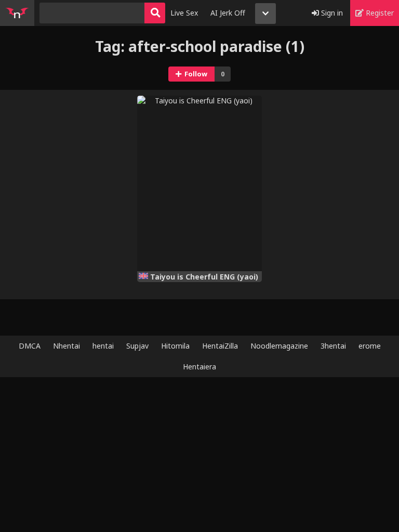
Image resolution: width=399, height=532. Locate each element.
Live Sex (184, 13)
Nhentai (66, 346)
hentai (103, 346)
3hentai (333, 346)
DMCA (30, 346)
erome (369, 346)
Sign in (331, 13)
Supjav (137, 346)
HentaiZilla (220, 346)
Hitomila (175, 346)
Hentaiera (199, 366)
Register (379, 13)
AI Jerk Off (227, 13)
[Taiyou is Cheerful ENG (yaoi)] (199, 183)
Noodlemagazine (279, 346)
